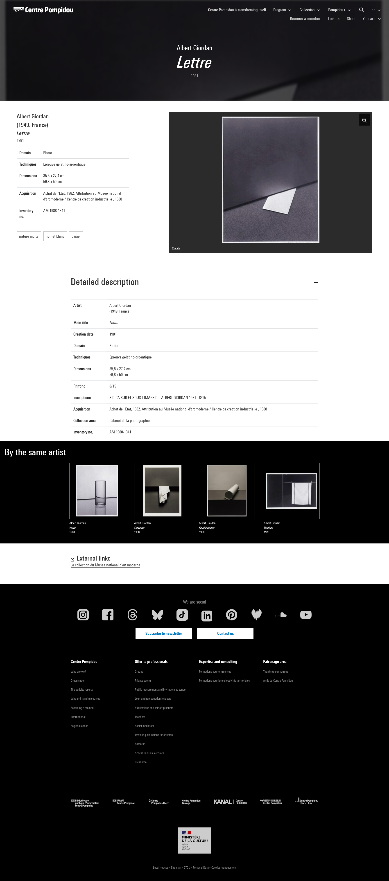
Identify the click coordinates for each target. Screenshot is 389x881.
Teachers (140, 717)
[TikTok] (182, 616)
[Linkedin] (206, 616)
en (374, 9)
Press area (141, 762)
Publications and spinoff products (154, 708)
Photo (47, 152)
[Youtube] (306, 616)
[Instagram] (83, 616)
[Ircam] (127, 805)
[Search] (361, 10)
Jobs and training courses (85, 698)
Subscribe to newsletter (163, 633)
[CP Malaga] (194, 805)
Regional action (79, 726)
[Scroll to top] (378, 870)
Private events (143, 680)
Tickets (334, 18)
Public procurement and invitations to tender (160, 689)
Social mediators (144, 726)
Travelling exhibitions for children (154, 735)
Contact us (225, 633)
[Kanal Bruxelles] (233, 805)
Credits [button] (176, 248)
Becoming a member (82, 708)
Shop (353, 18)
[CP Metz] (162, 805)
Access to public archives (149, 753)
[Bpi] (88, 805)
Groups (139, 671)
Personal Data (201, 867)
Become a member (307, 18)
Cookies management (223, 867)
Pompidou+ (337, 9)
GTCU (187, 867)
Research (140, 744)
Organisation (78, 680)
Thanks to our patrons (275, 671)
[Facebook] (107, 616)
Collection (308, 9)
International (78, 717)
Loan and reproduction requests (153, 698)
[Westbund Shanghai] (274, 805)
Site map (176, 867)
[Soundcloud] (281, 616)
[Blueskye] (157, 616)
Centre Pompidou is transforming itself (239, 9)
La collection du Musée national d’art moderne (105, 565)
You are (370, 18)
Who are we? (78, 671)
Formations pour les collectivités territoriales (224, 680)
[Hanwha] (306, 805)
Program (280, 9)
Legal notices (161, 867)
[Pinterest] (231, 616)
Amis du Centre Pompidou (278, 680)
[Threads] (132, 616)
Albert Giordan (33, 116)
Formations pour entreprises (215, 671)
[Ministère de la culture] (194, 840)
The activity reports (82, 689)
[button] (194, 283)
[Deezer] (256, 616)
